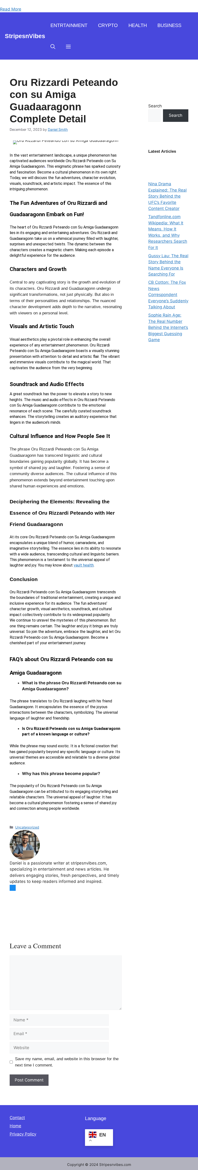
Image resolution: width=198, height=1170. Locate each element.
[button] (53, 46)
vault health (84, 565)
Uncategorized (27, 827)
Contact (17, 1117)
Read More (10, 9)
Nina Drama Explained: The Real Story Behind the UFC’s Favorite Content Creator (167, 196)
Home (15, 1125)
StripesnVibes (25, 36)
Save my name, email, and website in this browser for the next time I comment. (67, 1062)
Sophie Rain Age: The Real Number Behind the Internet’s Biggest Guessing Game (168, 327)
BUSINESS (169, 25)
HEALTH (137, 25)
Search (155, 106)
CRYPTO (108, 25)
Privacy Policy (23, 1134)
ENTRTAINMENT (68, 25)
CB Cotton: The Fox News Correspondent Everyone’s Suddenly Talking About (168, 294)
